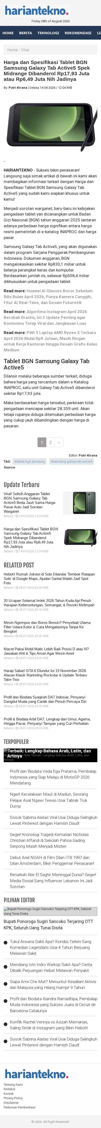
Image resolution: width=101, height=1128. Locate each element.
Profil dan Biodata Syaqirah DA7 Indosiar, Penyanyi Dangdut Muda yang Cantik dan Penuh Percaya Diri (45, 699)
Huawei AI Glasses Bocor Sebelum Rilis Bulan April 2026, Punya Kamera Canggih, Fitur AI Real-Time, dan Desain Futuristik (48, 296)
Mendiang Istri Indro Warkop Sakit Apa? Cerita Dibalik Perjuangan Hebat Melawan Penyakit (51, 967)
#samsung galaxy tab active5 (71, 461)
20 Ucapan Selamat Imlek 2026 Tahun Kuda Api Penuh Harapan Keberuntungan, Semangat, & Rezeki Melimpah (49, 602)
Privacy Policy (13, 1098)
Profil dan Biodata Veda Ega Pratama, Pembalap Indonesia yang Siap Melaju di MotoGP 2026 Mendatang (53, 777)
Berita (25, 32)
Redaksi (9, 1089)
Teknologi (48, 32)
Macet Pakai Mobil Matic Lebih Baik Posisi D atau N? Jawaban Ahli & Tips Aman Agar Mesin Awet (46, 651)
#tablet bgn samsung (29, 461)
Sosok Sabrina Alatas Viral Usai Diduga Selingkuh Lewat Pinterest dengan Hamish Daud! (53, 820)
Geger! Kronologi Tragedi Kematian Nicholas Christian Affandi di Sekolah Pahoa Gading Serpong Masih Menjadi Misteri (49, 840)
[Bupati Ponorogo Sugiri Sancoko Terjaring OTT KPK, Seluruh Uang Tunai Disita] (50, 911)
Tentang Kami (13, 1084)
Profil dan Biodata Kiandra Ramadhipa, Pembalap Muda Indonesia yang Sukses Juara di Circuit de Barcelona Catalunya (53, 1004)
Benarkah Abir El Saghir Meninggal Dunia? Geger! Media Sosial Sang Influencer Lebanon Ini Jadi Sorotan (53, 880)
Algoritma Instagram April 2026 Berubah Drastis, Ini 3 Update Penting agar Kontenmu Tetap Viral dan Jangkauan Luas (45, 317)
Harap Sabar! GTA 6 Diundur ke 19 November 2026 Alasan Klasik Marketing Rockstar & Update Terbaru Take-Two (45, 675)
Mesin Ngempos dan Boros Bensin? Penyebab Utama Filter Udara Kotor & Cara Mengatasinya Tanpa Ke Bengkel (47, 626)
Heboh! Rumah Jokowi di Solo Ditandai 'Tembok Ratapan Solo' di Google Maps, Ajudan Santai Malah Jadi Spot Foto (49, 578)
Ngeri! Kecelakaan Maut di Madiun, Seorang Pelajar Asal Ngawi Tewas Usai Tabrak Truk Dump (49, 800)
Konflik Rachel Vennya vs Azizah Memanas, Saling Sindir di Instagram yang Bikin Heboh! (49, 1025)
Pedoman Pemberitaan (20, 1107)
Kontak (9, 1093)
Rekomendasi (78, 32)
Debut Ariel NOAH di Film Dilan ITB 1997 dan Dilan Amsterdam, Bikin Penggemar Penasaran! (52, 860)
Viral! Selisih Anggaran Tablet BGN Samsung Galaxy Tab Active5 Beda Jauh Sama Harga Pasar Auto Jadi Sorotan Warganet (29, 502)
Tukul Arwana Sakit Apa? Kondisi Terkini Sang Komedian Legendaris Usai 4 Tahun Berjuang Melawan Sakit (50, 947)
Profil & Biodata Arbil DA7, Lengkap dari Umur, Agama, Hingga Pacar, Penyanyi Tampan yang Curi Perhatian (47, 721)
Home (7, 32)
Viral (25, 50)
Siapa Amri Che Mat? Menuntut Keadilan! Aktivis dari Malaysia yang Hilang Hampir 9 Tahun (53, 984)
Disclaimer (11, 1103)
